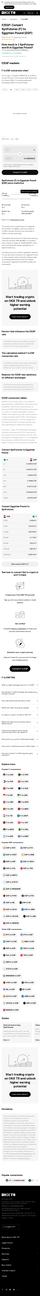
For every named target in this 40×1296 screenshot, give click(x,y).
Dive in (6, 1040)
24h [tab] (11, 89)
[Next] (37, 1180)
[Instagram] (10, 1289)
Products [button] (6, 1248)
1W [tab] (17, 89)
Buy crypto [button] (6, 1265)
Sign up (30, 13)
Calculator (14, 19)
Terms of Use (14, 1154)
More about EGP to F (20, 564)
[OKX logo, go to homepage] (8, 13)
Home (4, 19)
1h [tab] (5, 89)
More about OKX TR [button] (10, 1237)
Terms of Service (24, 1158)
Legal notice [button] (7, 1243)
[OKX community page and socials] (18, 1289)
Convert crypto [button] (8, 1270)
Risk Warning (27, 1154)
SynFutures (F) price (17, 220)
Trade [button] (4, 1276)
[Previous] (3, 1180)
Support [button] (5, 1259)
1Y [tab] (29, 89)
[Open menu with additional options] (37, 13)
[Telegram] (6, 1289)
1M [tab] (23, 89)
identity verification (18, 629)
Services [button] (5, 1254)
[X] (3, 1289)
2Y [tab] (35, 89)
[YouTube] (14, 1289)
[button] (24, 13)
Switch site (9, 7)
